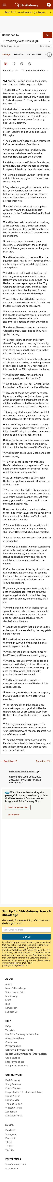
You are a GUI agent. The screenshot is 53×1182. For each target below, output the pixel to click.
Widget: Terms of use (16, 1065)
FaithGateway (12, 1080)
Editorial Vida (12, 1099)
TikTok (8, 1142)
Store (8, 999)
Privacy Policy (12, 962)
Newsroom (11, 1007)
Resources (19, 54)
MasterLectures (13, 1115)
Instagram (11, 1134)
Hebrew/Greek (34, 54)
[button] (49, 5)
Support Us (11, 1011)
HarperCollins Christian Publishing (23, 1092)
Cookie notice (12, 1057)
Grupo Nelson (12, 1096)
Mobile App (11, 996)
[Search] (47, 35)
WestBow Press (13, 1107)
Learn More (13, 814)
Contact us (11, 1042)
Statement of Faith (15, 992)
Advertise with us (14, 1038)
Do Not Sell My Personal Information (26, 1053)
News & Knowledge (15, 988)
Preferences (11, 1168)
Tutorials (10, 1030)
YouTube (10, 1149)
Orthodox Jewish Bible (21, 771)
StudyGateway (13, 1084)
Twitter (9, 1146)
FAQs (8, 1026)
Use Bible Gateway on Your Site (22, 1034)
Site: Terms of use (14, 1061)
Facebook (10, 1130)
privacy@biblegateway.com (15, 965)
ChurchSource (13, 1088)
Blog (7, 1003)
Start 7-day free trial (18, 807)
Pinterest (10, 1138)
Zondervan (11, 1111)
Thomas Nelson (13, 1103)
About (8, 984)
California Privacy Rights (19, 1049)
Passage (6, 54)
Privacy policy (13, 1045)
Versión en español (15, 1164)
